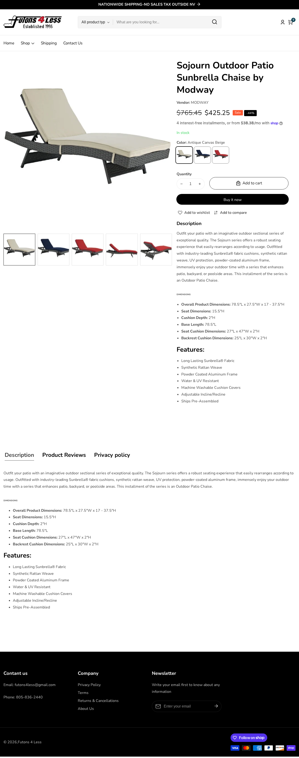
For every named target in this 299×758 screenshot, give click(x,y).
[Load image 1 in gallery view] (19, 249)
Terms (83, 692)
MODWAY (200, 102)
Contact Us (72, 43)
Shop (25, 43)
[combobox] (167, 22)
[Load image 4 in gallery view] (122, 249)
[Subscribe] (216, 706)
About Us (86, 708)
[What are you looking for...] (214, 22)
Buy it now (233, 199)
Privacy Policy (89, 684)
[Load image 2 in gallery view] (53, 249)
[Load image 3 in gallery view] (87, 249)
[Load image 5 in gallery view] (156, 249)
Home (9, 43)
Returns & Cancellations (98, 700)
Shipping (49, 43)
